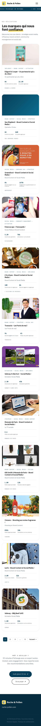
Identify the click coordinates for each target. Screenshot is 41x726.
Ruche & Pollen (13, 3)
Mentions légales (12, 722)
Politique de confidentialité (26, 722)
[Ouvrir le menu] (37, 3)
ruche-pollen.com (9, 707)
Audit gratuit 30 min (20, 674)
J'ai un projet (20, 681)
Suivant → (32, 639)
